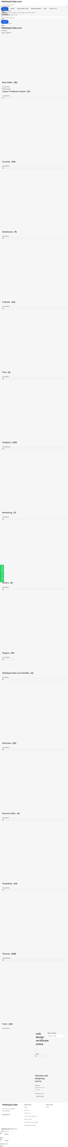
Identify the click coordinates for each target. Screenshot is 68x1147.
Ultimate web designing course (41, 1078)
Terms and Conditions (30, 1116)
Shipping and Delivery (30, 1125)
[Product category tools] (34, 523)
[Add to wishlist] (42, 1072)
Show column (52, 1033)
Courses (37, 1085)
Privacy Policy (28, 1119)
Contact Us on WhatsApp (2, 573)
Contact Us (27, 1113)
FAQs (25, 1107)
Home (4, 12)
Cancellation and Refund (31, 1122)
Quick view (37, 1072)
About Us (26, 1110)
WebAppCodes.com (11, 1)
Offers (47, 1107)
